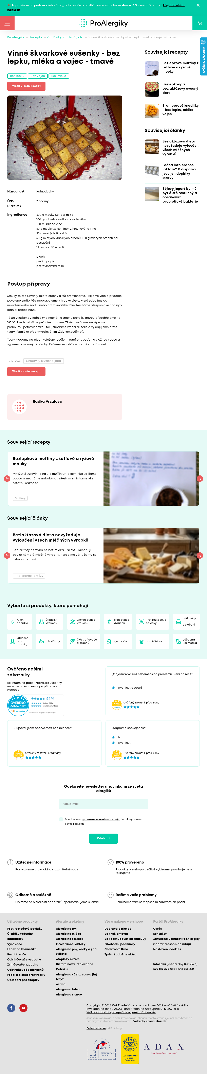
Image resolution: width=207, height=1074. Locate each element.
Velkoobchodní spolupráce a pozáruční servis (121, 1012)
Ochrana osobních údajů (172, 944)
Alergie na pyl (66, 929)
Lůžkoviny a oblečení (189, 621)
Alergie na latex (68, 989)
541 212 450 (186, 969)
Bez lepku (17, 76)
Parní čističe (154, 641)
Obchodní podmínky (120, 944)
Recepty (36, 37)
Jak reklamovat (116, 934)
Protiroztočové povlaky (156, 621)
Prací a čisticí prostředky (26, 975)
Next (200, 478)
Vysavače (120, 641)
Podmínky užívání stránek (149, 1021)
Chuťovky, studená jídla (65, 37)
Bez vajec (38, 76)
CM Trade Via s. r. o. (127, 1005)
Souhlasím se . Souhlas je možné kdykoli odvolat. (103, 821)
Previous (7, 478)
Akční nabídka (22, 621)
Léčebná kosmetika (190, 641)
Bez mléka (58, 76)
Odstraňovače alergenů (87, 641)
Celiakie (62, 969)
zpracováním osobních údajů (101, 819)
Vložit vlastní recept (26, 86)
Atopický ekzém (68, 959)
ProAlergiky (15, 37)
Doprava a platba (118, 929)
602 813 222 (161, 969)
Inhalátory (53, 641)
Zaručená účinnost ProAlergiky (176, 939)
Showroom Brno (116, 949)
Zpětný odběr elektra (121, 954)
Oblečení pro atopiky (23, 641)
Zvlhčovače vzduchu (121, 621)
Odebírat (103, 838)
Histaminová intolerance (74, 964)
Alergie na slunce (69, 994)
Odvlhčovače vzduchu (86, 621)
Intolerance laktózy (70, 944)
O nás (157, 929)
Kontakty (160, 934)
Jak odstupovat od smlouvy (125, 939)
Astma (61, 984)
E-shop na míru (96, 1028)
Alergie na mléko (68, 934)
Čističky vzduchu (51, 621)
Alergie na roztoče (70, 939)
